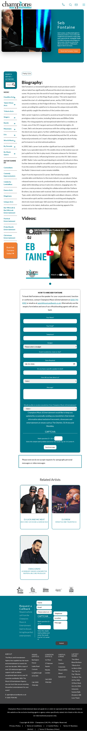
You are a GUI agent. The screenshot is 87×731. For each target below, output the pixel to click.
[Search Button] (70, 4)
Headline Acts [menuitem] (9, 97)
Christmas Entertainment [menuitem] (9, 236)
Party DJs (27, 74)
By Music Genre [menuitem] (7, 153)
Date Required (50, 360)
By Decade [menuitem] (8, 146)
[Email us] (76, 4)
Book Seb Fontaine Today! (69, 51)
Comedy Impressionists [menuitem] (9, 174)
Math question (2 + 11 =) (44, 622)
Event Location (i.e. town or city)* (50, 352)
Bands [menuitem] (6, 123)
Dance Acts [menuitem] (8, 190)
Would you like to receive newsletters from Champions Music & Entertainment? (50, 405)
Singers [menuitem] (7, 117)
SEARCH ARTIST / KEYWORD (9, 76)
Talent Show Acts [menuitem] (8, 104)
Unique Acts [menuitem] (8, 202)
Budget (50, 343)
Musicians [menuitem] (8, 129)
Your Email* (50, 326)
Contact (61, 663)
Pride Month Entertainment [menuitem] (9, 228)
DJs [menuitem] (5, 134)
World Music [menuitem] (9, 140)
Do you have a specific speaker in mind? (50, 369)
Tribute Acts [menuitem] (9, 111)
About (60, 673)
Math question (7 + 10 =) (46, 438)
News (60, 660)
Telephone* (50, 334)
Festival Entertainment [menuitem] (9, 220)
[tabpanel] (50, 252)
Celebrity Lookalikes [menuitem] (8, 183)
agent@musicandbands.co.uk (49, 303)
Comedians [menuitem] (8, 168)
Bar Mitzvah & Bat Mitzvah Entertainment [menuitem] (9, 210)
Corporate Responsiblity (62, 668)
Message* (50, 387)
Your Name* (50, 317)
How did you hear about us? (50, 377)
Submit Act (62, 677)
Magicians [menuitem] (8, 196)
